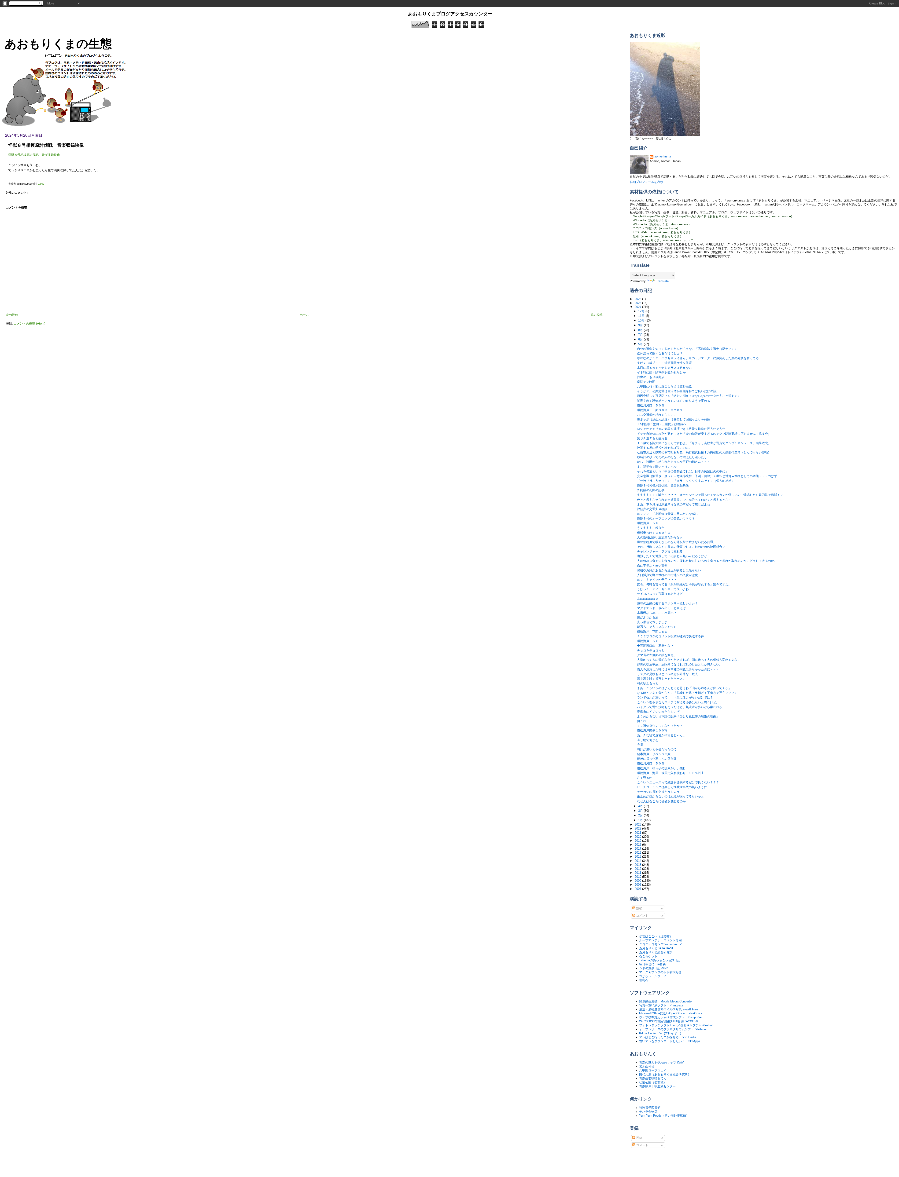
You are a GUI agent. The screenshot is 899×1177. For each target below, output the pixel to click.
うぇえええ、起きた (650, 528)
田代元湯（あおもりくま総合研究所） (665, 1074)
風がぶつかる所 (647, 617)
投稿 (638, 908)
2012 (638, 868)
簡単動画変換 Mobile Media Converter (666, 1001)
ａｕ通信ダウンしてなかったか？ (660, 725)
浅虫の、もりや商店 (650, 377)
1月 (641, 820)
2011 (638, 872)
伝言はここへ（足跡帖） (656, 936)
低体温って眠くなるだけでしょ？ (660, 353)
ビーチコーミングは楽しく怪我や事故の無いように (672, 787)
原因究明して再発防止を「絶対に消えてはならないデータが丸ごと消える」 (689, 396)
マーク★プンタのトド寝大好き (660, 972)
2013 (638, 864)
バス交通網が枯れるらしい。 (657, 415)
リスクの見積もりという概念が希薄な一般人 (667, 674)
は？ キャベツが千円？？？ (657, 579)
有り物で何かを (647, 740)
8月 (641, 330)
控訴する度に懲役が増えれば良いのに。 (664, 448)
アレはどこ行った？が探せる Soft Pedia (667, 1037)
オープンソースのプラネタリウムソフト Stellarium (673, 1029)
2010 (638, 876)
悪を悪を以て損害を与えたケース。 (661, 678)
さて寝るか (644, 777)
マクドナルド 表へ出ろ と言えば (661, 608)
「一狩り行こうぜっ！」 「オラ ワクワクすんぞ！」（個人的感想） (685, 480)
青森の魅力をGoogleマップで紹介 (662, 1062)
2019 (638, 840)
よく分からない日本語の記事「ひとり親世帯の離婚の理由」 (678, 716)
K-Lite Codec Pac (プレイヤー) (660, 1033)
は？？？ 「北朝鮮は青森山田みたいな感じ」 (669, 513)
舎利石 (643, 980)
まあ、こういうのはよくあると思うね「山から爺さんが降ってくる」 (684, 688)
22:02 (41, 183)
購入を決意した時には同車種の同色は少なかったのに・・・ (678, 669)
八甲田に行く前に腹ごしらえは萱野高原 (664, 386)
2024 (638, 307)
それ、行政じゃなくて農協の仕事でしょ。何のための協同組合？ (681, 546)
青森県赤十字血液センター (657, 1086)
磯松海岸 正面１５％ (652, 631)
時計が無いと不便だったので (657, 749)
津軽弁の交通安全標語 (652, 509)
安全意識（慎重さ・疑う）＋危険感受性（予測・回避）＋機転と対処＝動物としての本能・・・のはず (707, 476)
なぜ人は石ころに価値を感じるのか (661, 801)
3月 (641, 810)
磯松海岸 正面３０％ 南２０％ (660, 410)
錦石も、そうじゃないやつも (657, 627)
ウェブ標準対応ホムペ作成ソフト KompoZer (670, 1017)
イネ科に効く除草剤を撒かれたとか (661, 372)
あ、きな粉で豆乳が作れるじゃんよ (661, 735)
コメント (641, 915)
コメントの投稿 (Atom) (29, 323)
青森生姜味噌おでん (653, 1078)
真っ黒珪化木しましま (652, 622)
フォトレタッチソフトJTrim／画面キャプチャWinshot (676, 1025)
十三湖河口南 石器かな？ (655, 645)
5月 (641, 344)
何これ (641, 721)
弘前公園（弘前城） (653, 1082)
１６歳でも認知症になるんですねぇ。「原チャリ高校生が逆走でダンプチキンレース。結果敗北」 (704, 443)
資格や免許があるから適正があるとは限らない (669, 570)
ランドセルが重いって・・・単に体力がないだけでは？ (675, 697)
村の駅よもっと (647, 683)
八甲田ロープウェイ (653, 1070)
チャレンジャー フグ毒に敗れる (660, 551)
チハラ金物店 (648, 1111)
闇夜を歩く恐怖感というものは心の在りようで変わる (673, 400)
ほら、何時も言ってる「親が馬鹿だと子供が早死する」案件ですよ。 (684, 584)
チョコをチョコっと (650, 650)
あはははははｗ (647, 598)
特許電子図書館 (649, 1107)
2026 (638, 299)
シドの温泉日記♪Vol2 (653, 968)
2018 (638, 844)
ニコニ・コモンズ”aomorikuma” (660, 944)
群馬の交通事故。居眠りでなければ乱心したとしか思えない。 (679, 664)
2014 (638, 861)
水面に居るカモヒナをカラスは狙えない (664, 367)
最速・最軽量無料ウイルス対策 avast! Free (668, 1009)
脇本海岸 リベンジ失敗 (654, 754)
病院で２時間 (646, 382)
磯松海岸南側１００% (652, 730)
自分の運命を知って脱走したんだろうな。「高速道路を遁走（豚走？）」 (687, 349)
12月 (641, 311)
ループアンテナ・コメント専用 (660, 940)
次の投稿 (12, 315)
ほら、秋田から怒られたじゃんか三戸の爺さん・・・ (673, 462)
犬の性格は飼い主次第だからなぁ (660, 537)
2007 (638, 889)
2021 (638, 832)
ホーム (304, 315)
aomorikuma (662, 156)
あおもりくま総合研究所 (656, 952)
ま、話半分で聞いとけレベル (657, 466)
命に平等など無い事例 (652, 565)
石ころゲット (648, 956)
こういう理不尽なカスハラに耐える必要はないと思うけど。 (678, 702)
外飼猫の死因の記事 (650, 490)
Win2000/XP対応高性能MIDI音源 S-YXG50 (668, 1021)
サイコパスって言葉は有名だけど (660, 594)
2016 (638, 852)
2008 (638, 884)
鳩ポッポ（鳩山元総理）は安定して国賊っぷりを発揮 (673, 419)
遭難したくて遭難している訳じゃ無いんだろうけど (672, 556)
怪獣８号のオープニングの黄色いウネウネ (666, 518)
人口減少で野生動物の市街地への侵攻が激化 (667, 575)
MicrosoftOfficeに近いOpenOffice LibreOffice (670, 1013)
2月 (641, 815)
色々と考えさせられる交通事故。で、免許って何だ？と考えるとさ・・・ (687, 499)
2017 (638, 848)
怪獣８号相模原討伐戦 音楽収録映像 (46, 145)
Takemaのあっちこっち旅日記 (659, 960)
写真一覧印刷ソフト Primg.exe (661, 1005)
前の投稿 (596, 315)
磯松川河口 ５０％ (650, 405)
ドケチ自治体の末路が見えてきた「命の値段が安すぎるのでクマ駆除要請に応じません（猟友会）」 (705, 433)
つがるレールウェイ (653, 976)
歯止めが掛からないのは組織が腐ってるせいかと (670, 796)
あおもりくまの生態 (58, 43)
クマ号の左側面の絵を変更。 (657, 655)
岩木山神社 (646, 1066)
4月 (641, 806)
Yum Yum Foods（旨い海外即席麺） (664, 1115)
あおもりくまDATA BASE (656, 948)
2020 (638, 836)
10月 (641, 320)
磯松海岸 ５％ (647, 523)
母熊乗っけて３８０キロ (654, 532)
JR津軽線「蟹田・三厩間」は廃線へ (661, 424)
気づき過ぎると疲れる (652, 438)
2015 (638, 856)
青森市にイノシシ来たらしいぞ (658, 711)
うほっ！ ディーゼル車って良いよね (663, 589)
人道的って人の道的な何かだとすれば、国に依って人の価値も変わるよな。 (689, 660)
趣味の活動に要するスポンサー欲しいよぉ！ (667, 603)
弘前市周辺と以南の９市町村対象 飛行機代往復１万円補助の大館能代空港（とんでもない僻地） (704, 452)
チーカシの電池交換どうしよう (658, 791)
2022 (638, 828)
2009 (638, 880)
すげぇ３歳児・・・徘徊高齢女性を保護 (664, 363)
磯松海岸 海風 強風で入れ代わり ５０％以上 (670, 773)
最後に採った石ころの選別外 (657, 758)
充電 (640, 744)
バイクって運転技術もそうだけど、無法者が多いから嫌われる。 (681, 707)
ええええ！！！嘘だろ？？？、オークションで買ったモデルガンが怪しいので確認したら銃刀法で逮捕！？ (710, 495)
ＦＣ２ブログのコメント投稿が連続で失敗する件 (670, 636)
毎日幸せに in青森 (652, 964)
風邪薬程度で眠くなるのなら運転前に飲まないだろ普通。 (676, 542)
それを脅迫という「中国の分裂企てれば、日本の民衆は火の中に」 (682, 471)
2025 (638, 303)
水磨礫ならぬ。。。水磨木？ (657, 612)
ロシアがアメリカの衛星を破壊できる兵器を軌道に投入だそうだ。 (682, 429)
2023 (638, 824)
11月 (641, 316)
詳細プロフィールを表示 (646, 182)
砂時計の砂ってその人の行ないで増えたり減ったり (672, 457)
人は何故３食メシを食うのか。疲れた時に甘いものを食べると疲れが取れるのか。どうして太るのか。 (707, 561)
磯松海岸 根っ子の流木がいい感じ (661, 768)
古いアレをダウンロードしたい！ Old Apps (669, 1041)
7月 (641, 334)
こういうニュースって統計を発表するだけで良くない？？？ (678, 782)
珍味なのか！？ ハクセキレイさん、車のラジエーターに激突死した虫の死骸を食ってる (698, 358)
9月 (641, 325)
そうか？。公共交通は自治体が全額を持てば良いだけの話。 (678, 391)
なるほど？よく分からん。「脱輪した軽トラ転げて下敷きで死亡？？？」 (687, 693)
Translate (662, 281)
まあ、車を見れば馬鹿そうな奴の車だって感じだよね (673, 504)
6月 (641, 339)
